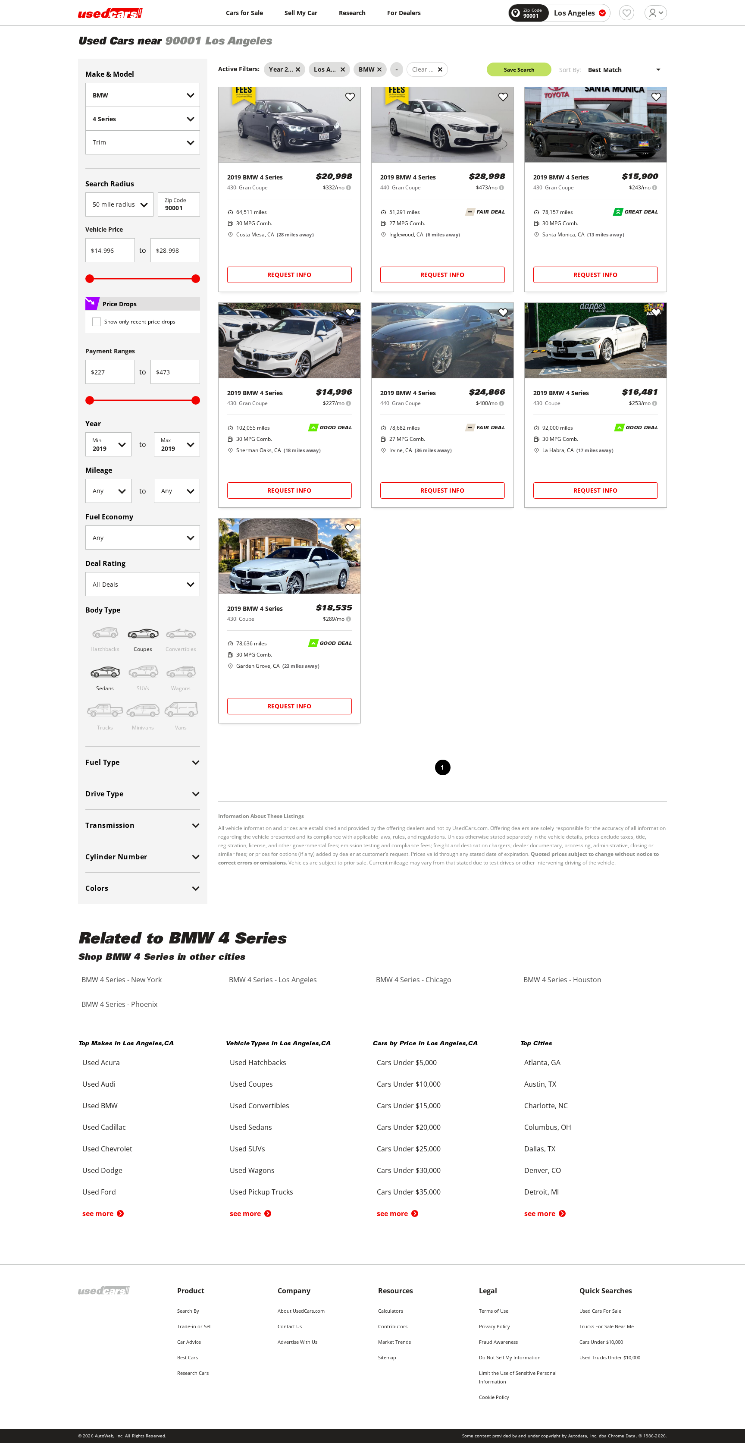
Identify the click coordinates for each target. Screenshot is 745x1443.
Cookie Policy (494, 1397)
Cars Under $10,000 (601, 1342)
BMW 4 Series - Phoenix (119, 1004)
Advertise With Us (297, 1342)
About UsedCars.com (301, 1311)
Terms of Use (493, 1311)
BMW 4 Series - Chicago (413, 979)
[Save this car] (350, 97)
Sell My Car (301, 13)
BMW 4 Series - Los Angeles (273, 979)
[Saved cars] (626, 12)
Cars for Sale (244, 13)
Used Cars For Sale (600, 1311)
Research (352, 13)
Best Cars (187, 1357)
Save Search (519, 69)
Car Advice (189, 1342)
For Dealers (404, 13)
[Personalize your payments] (348, 187)
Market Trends (394, 1342)
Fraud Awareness (498, 1342)
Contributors (392, 1326)
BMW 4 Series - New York (121, 979)
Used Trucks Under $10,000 (609, 1357)
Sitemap (387, 1357)
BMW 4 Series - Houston (562, 979)
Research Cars (193, 1373)
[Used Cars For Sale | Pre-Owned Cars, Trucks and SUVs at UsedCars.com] (110, 13)
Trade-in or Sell (194, 1326)
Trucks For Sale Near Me (606, 1326)
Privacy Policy (494, 1326)
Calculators (390, 1311)
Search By (188, 1311)
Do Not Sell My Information (510, 1357)
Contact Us (290, 1326)
